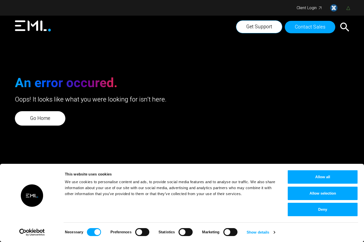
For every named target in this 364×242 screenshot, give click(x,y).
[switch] (142, 232)
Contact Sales (310, 27)
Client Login (307, 8)
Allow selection (323, 193)
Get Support (259, 26)
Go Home (40, 118)
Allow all (322, 177)
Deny (322, 209)
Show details (258, 232)
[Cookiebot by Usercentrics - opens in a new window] (32, 232)
